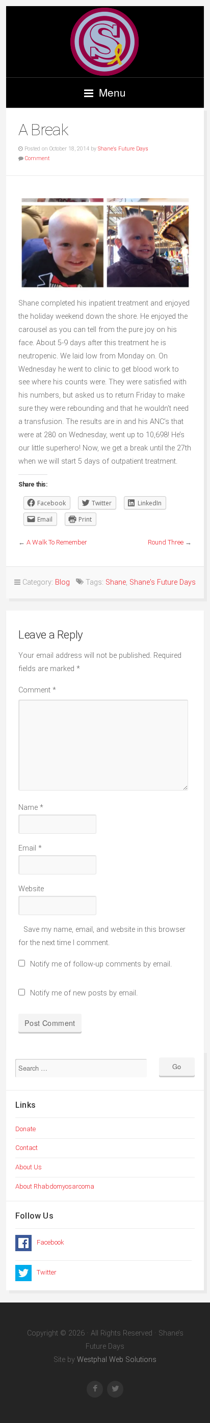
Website (31, 889)
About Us (28, 1167)
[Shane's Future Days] (105, 41)
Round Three (165, 542)
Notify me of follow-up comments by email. (101, 964)
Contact (26, 1148)
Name (30, 807)
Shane (116, 582)
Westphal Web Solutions (115, 1359)
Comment (37, 158)
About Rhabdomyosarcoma (54, 1186)
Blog (62, 582)
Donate (25, 1129)
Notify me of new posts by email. (84, 993)
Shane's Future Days (123, 148)
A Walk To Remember (57, 542)
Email (30, 848)
